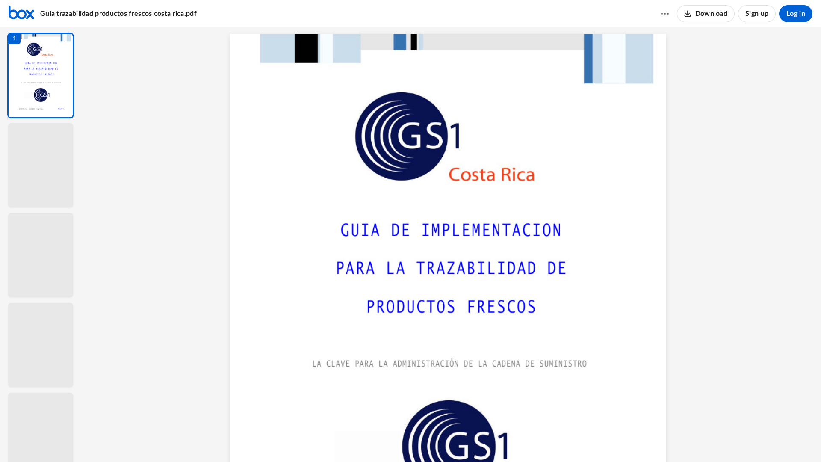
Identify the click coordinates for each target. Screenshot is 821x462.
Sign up (756, 13)
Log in (795, 13)
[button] (41, 75)
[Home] (21, 14)
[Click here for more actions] (664, 13)
